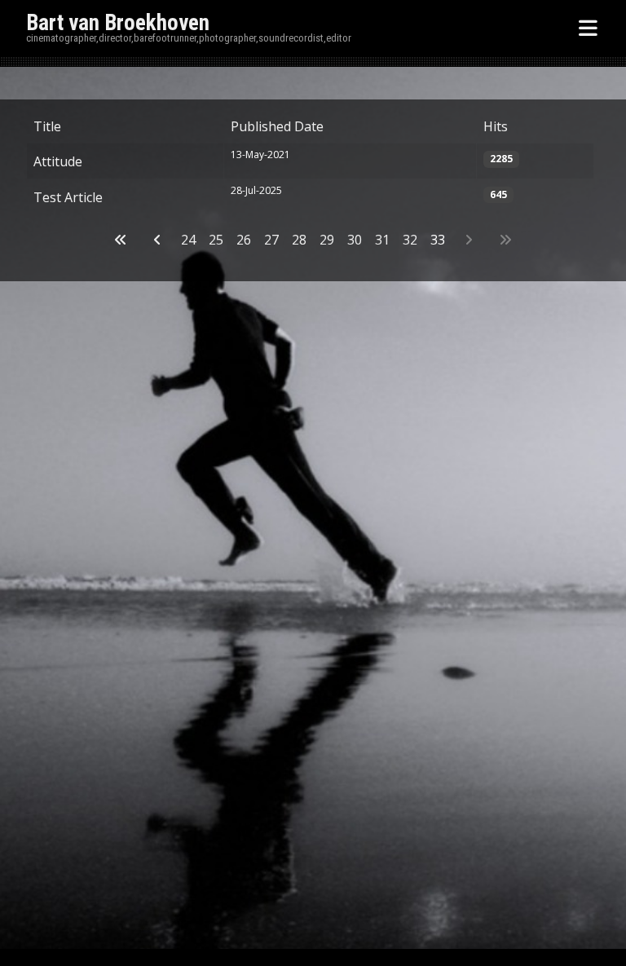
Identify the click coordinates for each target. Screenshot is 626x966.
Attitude (57, 161)
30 (354, 240)
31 (382, 240)
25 (216, 240)
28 (299, 240)
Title (47, 126)
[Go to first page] (120, 239)
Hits (495, 126)
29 (327, 240)
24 (188, 240)
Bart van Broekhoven (117, 23)
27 (271, 240)
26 (243, 240)
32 (410, 240)
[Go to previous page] (157, 239)
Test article (68, 197)
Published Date (277, 126)
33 (437, 240)
